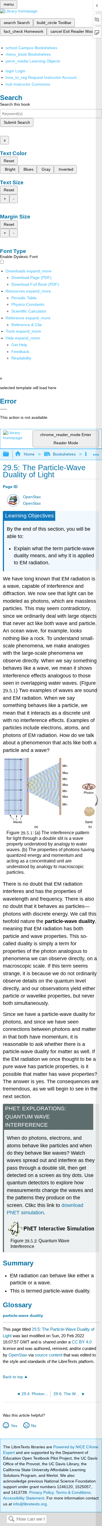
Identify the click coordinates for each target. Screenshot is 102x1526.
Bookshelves (64, 454)
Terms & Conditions (73, 1492)
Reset (9, 161)
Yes (14, 1425)
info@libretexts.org (29, 1504)
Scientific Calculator (28, 311)
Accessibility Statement (23, 1498)
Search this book (15, 104)
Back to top (13, 1377)
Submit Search (17, 122)
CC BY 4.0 (82, 1341)
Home (29, 454)
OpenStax (32, 497)
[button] (20, 351)
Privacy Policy (41, 1492)
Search (11, 1519)
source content (48, 1354)
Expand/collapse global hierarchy (9, 454)
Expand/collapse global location (96, 452)
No (33, 1425)
